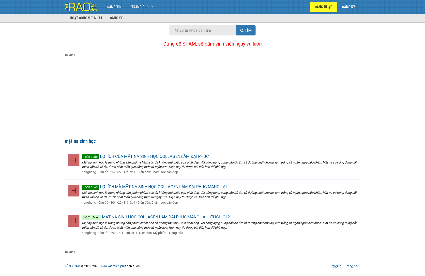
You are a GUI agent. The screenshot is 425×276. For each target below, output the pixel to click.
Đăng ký (116, 18)
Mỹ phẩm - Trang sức (168, 233)
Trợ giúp (336, 266)
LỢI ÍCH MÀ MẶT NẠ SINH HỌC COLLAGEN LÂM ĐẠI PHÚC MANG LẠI (155, 186)
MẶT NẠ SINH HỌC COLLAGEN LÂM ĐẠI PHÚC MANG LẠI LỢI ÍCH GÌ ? (156, 216)
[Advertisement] (212, 98)
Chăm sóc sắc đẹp (165, 172)
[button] (152, 7)
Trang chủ (140, 7)
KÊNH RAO (72, 266)
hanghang (89, 172)
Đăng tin (114, 7)
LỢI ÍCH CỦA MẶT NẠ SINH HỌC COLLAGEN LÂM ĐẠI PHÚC (146, 156)
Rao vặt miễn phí (113, 266)
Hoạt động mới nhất (86, 18)
